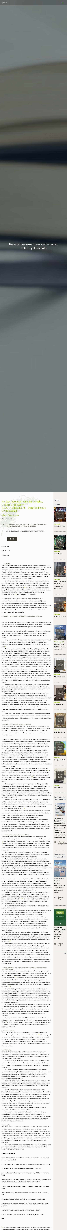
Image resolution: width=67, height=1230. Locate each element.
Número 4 (57, 674)
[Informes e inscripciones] (55, 842)
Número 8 (57, 524)
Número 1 (57, 757)
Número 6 (57, 579)
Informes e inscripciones (62, 842)
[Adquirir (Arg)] (55, 897)
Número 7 (57, 551)
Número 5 (57, 614)
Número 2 (57, 730)
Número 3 (57, 702)
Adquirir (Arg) (60, 898)
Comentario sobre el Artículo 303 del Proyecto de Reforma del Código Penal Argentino (26, 525)
